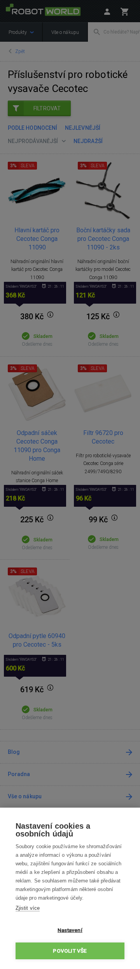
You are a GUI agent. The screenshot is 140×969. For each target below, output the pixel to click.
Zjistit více (28, 908)
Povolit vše (70, 951)
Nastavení (70, 930)
